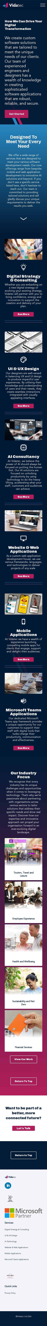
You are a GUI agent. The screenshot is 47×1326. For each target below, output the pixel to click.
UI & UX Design (11, 1236)
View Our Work (23, 1059)
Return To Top (23, 1081)
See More (23, 314)
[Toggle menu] (41, 5)
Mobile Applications (13, 1253)
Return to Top (23, 1155)
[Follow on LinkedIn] (8, 1185)
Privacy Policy (10, 1293)
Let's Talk (23, 1128)
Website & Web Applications (16, 1247)
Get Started (16, 113)
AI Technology (11, 1241)
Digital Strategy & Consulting (17, 1230)
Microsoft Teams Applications (17, 1259)
